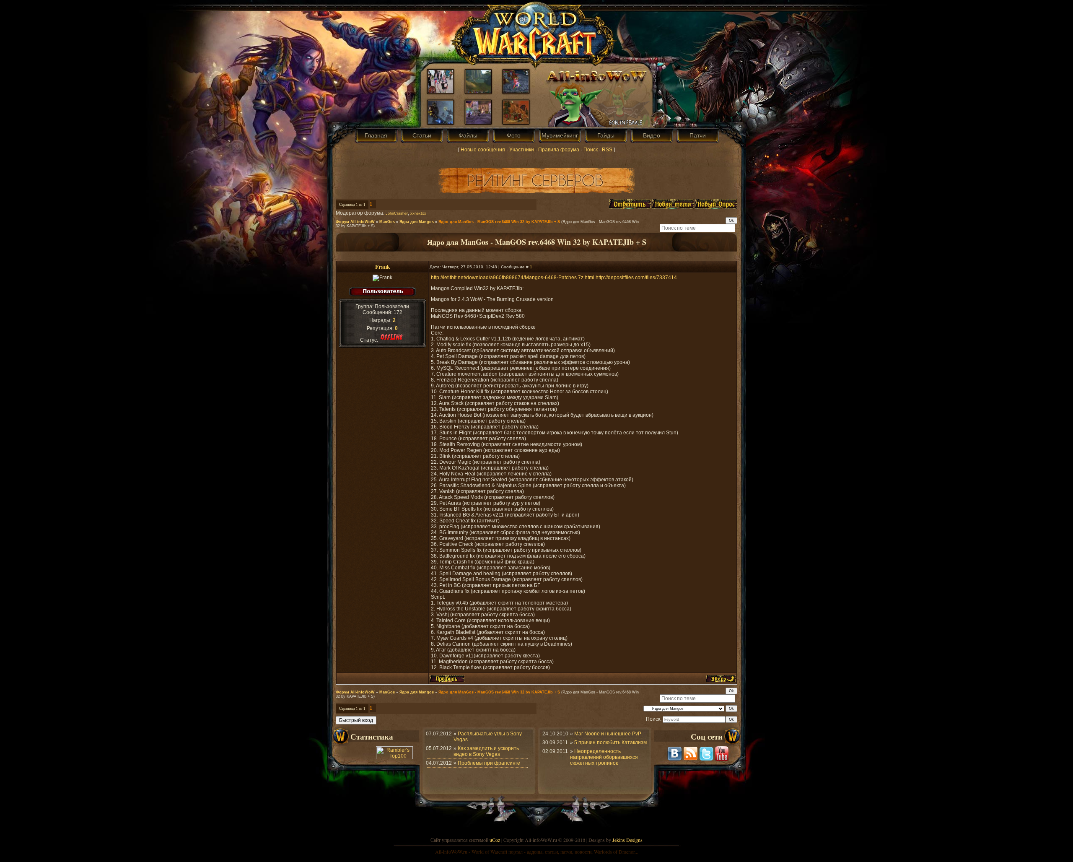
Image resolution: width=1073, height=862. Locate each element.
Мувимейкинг (560, 135)
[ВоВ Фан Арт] (440, 122)
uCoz (495, 839)
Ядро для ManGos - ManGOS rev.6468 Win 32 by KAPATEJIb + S (499, 222)
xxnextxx (418, 213)
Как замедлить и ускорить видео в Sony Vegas (486, 751)
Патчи (697, 135)
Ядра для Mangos (416, 222)
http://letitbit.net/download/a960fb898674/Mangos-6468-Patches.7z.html (512, 277)
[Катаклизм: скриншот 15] (516, 122)
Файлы (468, 135)
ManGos (387, 222)
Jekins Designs (627, 839)
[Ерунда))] (516, 91)
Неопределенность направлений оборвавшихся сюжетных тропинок (604, 757)
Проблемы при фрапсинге (489, 763)
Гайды (605, 135)
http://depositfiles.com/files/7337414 (636, 277)
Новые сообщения (483, 150)
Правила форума (558, 150)
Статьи (421, 135)
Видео (651, 135)
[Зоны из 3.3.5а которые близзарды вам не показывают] (478, 91)
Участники (521, 150)
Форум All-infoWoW (355, 222)
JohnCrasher (397, 213)
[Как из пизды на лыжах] (440, 91)
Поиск (590, 150)
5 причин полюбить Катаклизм (610, 742)
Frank (382, 266)
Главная (376, 135)
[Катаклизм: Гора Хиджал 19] (478, 122)
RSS (607, 150)
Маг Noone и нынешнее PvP (607, 734)
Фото (514, 135)
